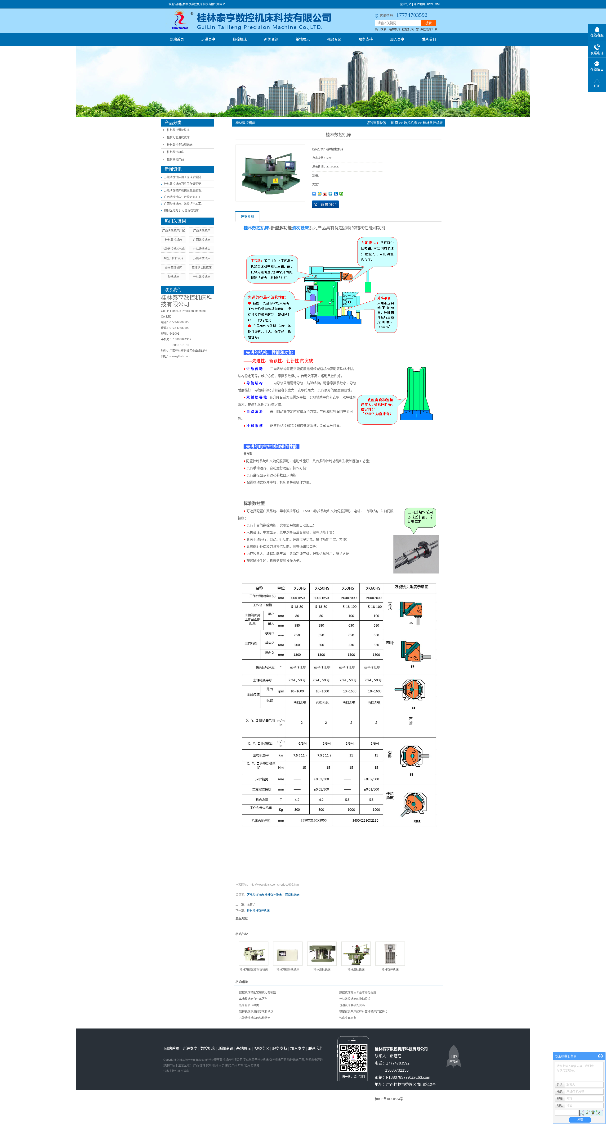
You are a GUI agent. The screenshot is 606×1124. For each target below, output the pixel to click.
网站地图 (419, 4)
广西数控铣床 (201, 239)
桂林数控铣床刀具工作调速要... (183, 184)
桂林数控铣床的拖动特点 (354, 999)
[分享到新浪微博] (325, 194)
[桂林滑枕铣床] (322, 954)
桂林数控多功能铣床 (179, 144)
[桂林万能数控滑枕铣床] (253, 954)
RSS (430, 4)
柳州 (215, 1065)
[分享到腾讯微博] (331, 194)
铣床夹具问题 (347, 1018)
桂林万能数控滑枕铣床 (254, 969)
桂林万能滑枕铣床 (178, 137)
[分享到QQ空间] (320, 194)
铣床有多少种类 (249, 1005)
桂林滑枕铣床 (201, 249)
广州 (234, 1065)
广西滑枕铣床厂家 (173, 230)
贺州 (209, 1065)
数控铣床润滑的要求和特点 (256, 1011)
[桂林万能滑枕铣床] (288, 954)
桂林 (202, 1065)
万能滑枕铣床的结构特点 (254, 1018)
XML (438, 4)
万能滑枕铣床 (201, 258)
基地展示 (303, 39)
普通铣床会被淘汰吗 (352, 1005)
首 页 (394, 123)
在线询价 (325, 204)
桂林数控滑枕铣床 (178, 130)
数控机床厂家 (410, 29)
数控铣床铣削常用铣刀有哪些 (257, 992)
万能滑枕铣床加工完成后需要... (183, 177)
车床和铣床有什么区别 (253, 999)
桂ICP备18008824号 (389, 1099)
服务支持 (366, 39)
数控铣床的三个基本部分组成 (357, 992)
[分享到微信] (341, 194)
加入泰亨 (397, 39)
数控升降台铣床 (173, 258)
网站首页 (177, 39)
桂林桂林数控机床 (258, 910)
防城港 (255, 1065)
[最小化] (600, 1056)
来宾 (228, 1065)
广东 (241, 1065)
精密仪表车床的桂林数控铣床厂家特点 (363, 1011)
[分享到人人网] (336, 194)
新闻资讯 (271, 39)
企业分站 (405, 4)
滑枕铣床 (173, 276)
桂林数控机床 (175, 152)
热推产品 (169, 1065)
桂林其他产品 (175, 159)
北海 (247, 1065)
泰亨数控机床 (173, 267)
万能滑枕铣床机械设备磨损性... (183, 190)
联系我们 (429, 39)
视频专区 (334, 39)
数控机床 (240, 39)
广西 (196, 1065)
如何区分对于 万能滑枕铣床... (182, 210)
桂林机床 (395, 29)
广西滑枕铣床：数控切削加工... (183, 197)
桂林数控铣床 (201, 276)
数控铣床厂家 (428, 29)
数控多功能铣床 (202, 267)
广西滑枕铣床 (201, 230)
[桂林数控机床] (390, 954)
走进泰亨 (208, 39)
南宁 (221, 1065)
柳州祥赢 (183, 1071)
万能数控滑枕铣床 (173, 249)
